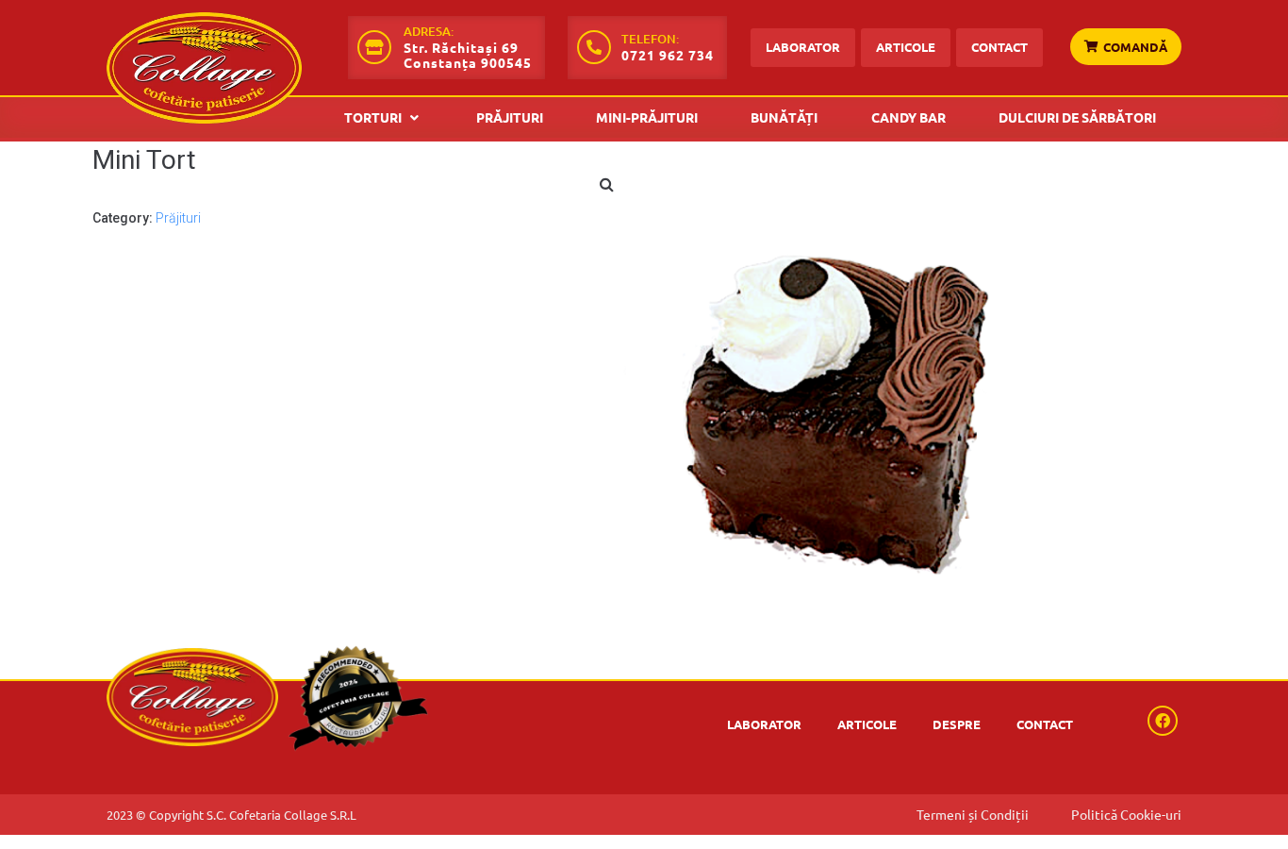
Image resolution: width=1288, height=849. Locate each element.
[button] (1125, 39)
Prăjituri (178, 217)
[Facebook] (1163, 721)
